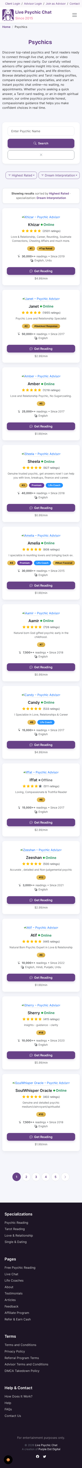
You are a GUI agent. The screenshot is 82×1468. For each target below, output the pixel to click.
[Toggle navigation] (74, 15)
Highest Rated (22, 175)
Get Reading (43, 271)
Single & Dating (16, 1242)
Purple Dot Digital (49, 1449)
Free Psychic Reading (20, 1267)
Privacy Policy (15, 1351)
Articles (10, 1300)
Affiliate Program (17, 1313)
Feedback (11, 1306)
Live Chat (11, 1274)
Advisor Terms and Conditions (26, 1364)
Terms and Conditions (20, 1345)
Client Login (12, 3)
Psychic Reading (16, 1222)
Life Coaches (14, 1280)
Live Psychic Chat (46, 1445)
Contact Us (13, 1416)
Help (8, 1403)
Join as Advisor (56, 3)
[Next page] (65, 1177)
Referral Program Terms (22, 1358)
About (9, 1287)
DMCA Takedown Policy (22, 1371)
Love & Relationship (19, 1235)
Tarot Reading (15, 1229)
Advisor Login (33, 3)
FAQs (8, 1409)
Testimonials (14, 1293)
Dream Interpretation (60, 175)
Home (6, 27)
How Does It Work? (18, 1396)
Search (42, 143)
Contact (75, 3)
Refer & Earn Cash (18, 1319)
